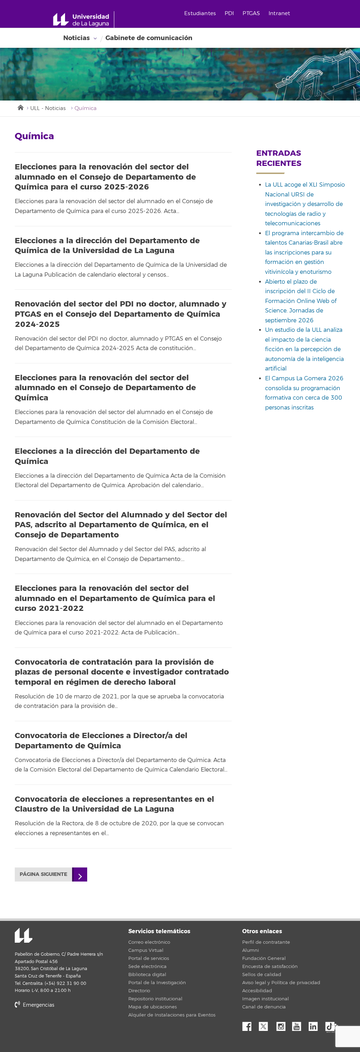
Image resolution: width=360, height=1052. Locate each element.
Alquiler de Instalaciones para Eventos (172, 1015)
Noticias (76, 38)
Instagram (282, 1024)
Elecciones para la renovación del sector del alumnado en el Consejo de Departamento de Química (105, 388)
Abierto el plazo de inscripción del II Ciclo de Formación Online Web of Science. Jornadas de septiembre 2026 (300, 301)
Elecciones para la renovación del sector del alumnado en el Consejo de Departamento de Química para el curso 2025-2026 (105, 177)
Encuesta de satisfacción (270, 966)
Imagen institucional (265, 999)
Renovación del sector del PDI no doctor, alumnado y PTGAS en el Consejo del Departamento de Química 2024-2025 (120, 314)
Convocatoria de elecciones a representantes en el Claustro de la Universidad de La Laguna (114, 804)
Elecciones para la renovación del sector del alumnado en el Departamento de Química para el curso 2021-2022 (115, 598)
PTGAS (251, 13)
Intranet (279, 13)
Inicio (20, 107)
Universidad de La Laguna (23, 936)
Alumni (250, 950)
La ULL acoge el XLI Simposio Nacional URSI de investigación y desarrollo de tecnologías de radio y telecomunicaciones (305, 204)
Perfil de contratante (266, 942)
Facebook (249, 1024)
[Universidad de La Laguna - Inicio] (83, 19)
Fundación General (264, 958)
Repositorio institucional (155, 999)
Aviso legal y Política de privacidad (281, 983)
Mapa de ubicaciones (152, 1007)
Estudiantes (200, 13)
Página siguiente (43, 874)
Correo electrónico (149, 942)
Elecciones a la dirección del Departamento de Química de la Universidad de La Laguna (107, 246)
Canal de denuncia (264, 1007)
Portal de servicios (148, 958)
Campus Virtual (145, 950)
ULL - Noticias (48, 108)
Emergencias (37, 1005)
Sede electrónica (147, 966)
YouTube (299, 1024)
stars (67, 1028)
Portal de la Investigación (157, 983)
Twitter (266, 1024)
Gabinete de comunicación (148, 38)
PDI (229, 13)
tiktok (332, 1024)
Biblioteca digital (147, 974)
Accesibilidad (257, 991)
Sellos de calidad (261, 974)
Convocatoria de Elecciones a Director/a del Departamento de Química (101, 741)
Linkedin (315, 1024)
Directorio (139, 991)
